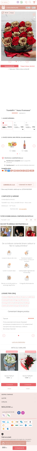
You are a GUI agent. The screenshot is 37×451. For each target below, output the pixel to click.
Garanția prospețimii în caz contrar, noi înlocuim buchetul (27, 259)
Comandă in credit (25, 185)
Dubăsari (4, 297)
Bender (14, 297)
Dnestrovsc (25, 300)
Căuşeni (17, 306)
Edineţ (17, 303)
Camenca (4, 306)
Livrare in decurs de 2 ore (9, 258)
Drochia (11, 303)
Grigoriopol (18, 300)
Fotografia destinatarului (27, 283)
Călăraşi (27, 303)
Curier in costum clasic (9, 271)
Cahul (22, 306)
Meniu (6, 2)
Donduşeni (5, 303)
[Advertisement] (18, 89)
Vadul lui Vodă (26, 297)
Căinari (22, 303)
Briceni (19, 297)
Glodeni (11, 300)
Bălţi (9, 297)
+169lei (26, 151)
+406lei (14, 151)
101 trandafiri (23, 209)
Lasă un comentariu (18, 342)
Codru (26, 306)
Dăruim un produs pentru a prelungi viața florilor (9, 284)
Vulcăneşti (5, 300)
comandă (19, 448)
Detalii (9, 388)
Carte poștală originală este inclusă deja (27, 271)
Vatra (32, 297)
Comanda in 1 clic (9, 184)
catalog (4, 402)
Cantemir (11, 306)
